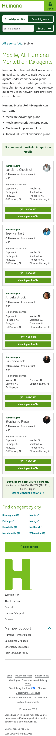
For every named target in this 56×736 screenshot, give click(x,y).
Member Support (18, 628)
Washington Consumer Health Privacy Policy (28, 682)
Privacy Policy (42, 675)
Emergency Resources (17, 646)
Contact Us (10, 607)
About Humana (13, 601)
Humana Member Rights (18, 634)
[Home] (11, 6)
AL (20, 43)
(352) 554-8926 (28, 337)
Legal (9, 675)
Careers (9, 619)
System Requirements (28, 702)
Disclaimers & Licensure (28, 692)
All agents (9, 43)
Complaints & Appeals (16, 640)
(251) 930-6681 (28, 273)
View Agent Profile (28, 216)
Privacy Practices (23, 675)
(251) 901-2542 (28, 397)
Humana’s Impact (14, 613)
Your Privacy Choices (19, 688)
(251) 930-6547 (28, 209)
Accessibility (40, 697)
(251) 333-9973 (28, 461)
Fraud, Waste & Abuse (20, 697)
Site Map (42, 688)
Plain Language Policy (16, 653)
